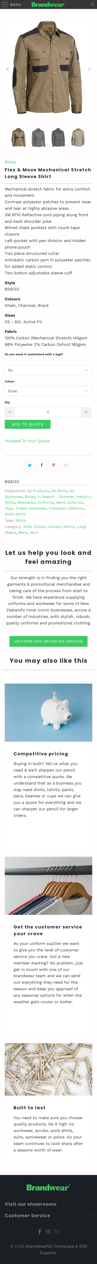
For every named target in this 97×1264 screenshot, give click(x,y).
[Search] (92, 4)
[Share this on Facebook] (42, 465)
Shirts (20, 520)
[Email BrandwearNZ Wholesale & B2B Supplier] (56, 1232)
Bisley (10, 161)
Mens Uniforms (69, 502)
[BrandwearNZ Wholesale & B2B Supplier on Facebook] (39, 1232)
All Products (38, 491)
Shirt (34, 532)
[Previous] (8, 69)
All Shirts (59, 491)
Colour (9, 381)
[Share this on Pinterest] (54, 465)
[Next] (88, 69)
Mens (23, 532)
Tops (9, 508)
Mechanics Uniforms (36, 502)
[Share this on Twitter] (30, 465)
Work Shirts (15, 514)
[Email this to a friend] (66, 465)
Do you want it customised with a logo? (34, 354)
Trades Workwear (30, 508)
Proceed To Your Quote (27, 440)
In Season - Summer (55, 497)
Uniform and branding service (48, 641)
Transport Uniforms (66, 508)
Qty (7, 402)
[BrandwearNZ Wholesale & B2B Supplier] (48, 4)
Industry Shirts (61, 527)
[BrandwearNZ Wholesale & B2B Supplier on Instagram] (48, 1232)
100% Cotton (34, 527)
